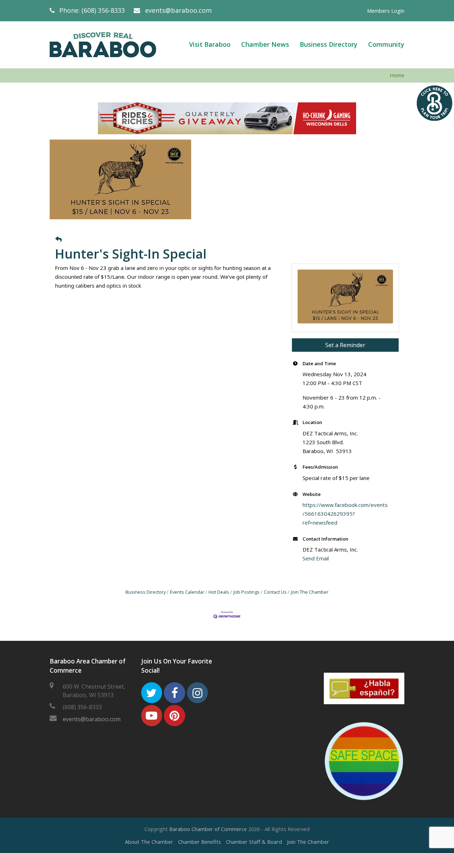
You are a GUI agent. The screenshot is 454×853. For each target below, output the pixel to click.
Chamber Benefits (199, 841)
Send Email (316, 558)
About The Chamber (149, 841)
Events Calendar (187, 592)
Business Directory (146, 592)
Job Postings (246, 592)
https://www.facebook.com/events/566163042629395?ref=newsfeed (345, 513)
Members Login (385, 10)
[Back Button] (58, 239)
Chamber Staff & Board (254, 841)
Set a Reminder (345, 345)
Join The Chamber (309, 592)
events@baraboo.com (178, 10)
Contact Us (275, 592)
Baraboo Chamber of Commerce (208, 828)
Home (397, 75)
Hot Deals (219, 592)
